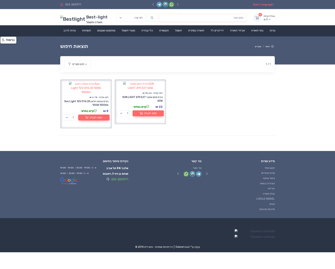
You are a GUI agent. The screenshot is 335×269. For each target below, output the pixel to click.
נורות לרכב (69, 30)
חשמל (178, 30)
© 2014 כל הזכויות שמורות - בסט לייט (154, 246)
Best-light (96, 17)
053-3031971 (73, 4)
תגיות (272, 204)
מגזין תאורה (269, 193)
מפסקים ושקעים (106, 30)
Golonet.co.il (182, 246)
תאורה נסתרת (196, 30)
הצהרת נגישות (267, 183)
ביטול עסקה (269, 178)
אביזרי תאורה (237, 30)
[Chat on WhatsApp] (171, 4)
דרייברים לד (217, 30)
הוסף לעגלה (96, 117)
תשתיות (86, 30)
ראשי (267, 46)
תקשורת (164, 30)
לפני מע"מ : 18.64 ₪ (153, 93)
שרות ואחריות (268, 173)
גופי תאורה (257, 30)
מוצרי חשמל (128, 30)
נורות (272, 30)
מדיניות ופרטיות (267, 209)
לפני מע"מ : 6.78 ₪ (99, 97)
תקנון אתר (269, 167)
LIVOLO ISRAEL (265, 198)
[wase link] (165, 4)
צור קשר (197, 167)
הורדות (271, 188)
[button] (8, 40)
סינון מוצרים (78, 64)
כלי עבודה (147, 30)
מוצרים (258, 46)
